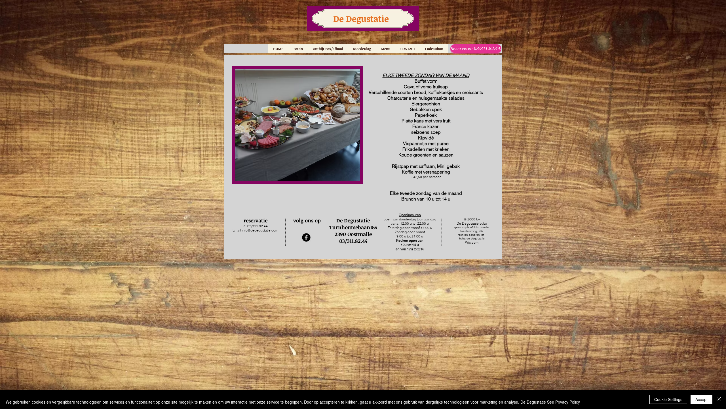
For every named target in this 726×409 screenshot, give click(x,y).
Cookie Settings (668, 399)
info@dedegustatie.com (260, 230)
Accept (701, 399)
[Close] (719, 399)
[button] (385, 48)
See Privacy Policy (563, 402)
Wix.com (471, 242)
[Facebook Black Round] (306, 237)
